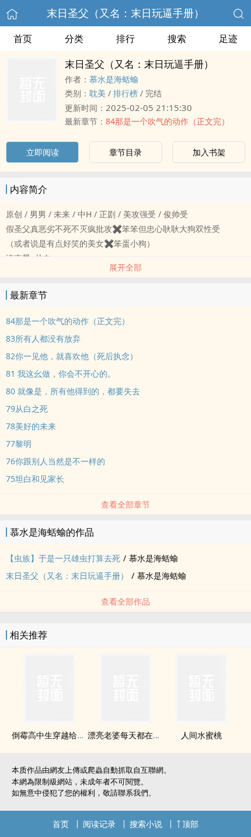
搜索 (177, 38)
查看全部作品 (125, 601)
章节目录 (125, 152)
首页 (22, 38)
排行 (125, 38)
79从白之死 (27, 408)
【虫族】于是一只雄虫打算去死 (63, 558)
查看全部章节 (125, 504)
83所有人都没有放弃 (43, 338)
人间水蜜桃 (201, 735)
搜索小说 (146, 823)
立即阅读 (42, 152)
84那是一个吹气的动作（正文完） (167, 121)
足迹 (228, 38)
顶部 (190, 823)
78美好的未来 (31, 426)
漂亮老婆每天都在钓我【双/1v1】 (149, 735)
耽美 (97, 93)
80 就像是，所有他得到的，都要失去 (73, 391)
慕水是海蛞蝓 (113, 79)
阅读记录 (99, 823)
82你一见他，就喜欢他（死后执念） (72, 356)
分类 (74, 38)
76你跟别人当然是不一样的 (55, 461)
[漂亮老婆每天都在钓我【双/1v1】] (125, 719)
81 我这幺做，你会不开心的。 (61, 373)
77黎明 (19, 443)
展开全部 (125, 267)
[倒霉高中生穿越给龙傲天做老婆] (49, 719)
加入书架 (209, 152)
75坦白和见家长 (35, 478)
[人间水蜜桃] (201, 719)
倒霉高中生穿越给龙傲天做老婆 (69, 735)
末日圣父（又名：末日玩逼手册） (125, 13)
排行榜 (125, 93)
